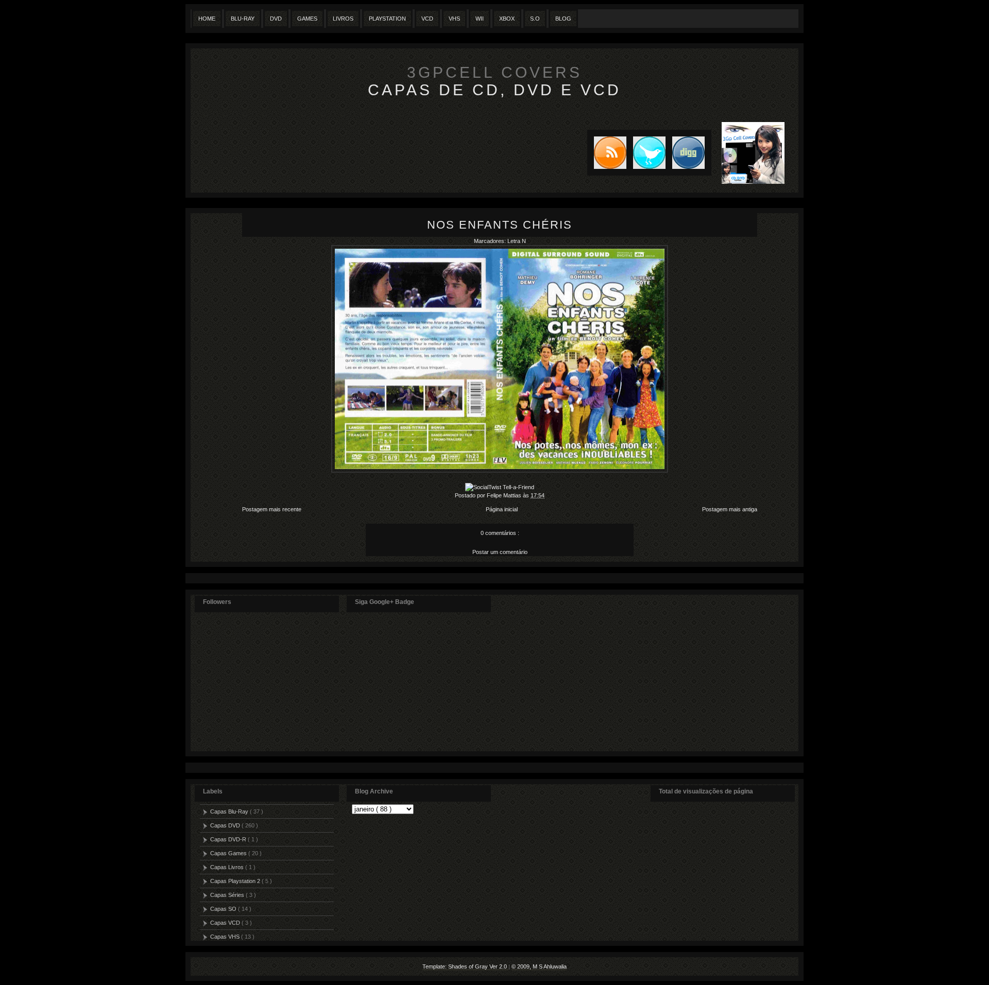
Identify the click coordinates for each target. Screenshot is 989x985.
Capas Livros (227, 867)
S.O (535, 18)
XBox (507, 18)
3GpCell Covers (494, 72)
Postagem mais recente (271, 509)
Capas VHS (225, 937)
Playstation (387, 18)
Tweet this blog (646, 153)
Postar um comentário (499, 552)
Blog (563, 18)
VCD (427, 18)
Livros (343, 18)
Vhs (454, 18)
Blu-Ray (242, 18)
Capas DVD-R (229, 839)
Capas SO (224, 909)
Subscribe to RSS (606, 153)
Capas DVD (226, 825)
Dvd (276, 18)
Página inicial (502, 509)
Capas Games (229, 853)
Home (206, 18)
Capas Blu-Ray (230, 811)
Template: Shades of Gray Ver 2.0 (465, 966)
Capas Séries (228, 895)
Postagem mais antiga (729, 509)
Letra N (516, 241)
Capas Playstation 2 (236, 881)
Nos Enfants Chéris (499, 224)
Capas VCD (226, 923)
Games (307, 18)
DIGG (688, 153)
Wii (479, 18)
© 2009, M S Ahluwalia (539, 966)
